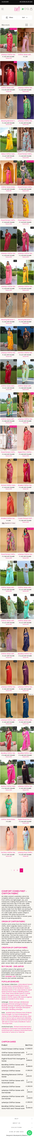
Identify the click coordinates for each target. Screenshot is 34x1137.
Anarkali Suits (10, 1013)
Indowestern (23, 1014)
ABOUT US (16, 1123)
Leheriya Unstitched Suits (22, 1030)
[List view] (31, 25)
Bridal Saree (19, 993)
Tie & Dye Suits (7, 1023)
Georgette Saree (13, 995)
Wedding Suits (18, 1016)
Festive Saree (12, 992)
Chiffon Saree (12, 997)
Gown (10, 1016)
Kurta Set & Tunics (8, 1032)
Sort (23, 17)
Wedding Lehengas (15, 1009)
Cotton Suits (13, 1022)
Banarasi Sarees (7, 990)
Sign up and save (16, 1131)
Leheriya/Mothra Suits (13, 1020)
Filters (11, 17)
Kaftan (4, 1016)
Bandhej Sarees (7, 988)
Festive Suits (10, 1018)
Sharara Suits (20, 1013)
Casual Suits (20, 1018)
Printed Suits (26, 1020)
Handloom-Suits (24, 1022)
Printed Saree (6, 986)
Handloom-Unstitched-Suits (11, 1028)
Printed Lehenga (15, 1004)
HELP (16, 1118)
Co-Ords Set (20, 1032)
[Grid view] (27, 25)
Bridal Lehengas (14, 1002)
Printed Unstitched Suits (22, 1027)
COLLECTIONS (16, 1127)
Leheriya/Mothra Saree (20, 986)
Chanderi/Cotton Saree (15, 999)
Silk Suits (5, 1022)
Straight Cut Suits (12, 1014)
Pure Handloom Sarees (21, 988)
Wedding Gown (20, 1006)
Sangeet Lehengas (15, 1007)
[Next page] (21, 870)
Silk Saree (21, 997)
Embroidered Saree (24, 984)
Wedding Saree (23, 992)
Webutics (25, 1135)
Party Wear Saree (8, 993)
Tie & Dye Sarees (20, 990)
